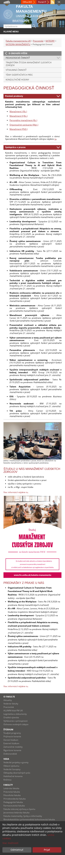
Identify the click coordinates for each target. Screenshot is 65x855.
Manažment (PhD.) (19, 129)
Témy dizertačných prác (19, 74)
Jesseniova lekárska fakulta (16, 812)
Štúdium (8, 729)
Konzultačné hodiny (17, 79)
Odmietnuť (17, 849)
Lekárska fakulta (11, 788)
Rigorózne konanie (12, 750)
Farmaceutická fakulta (14, 805)
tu (55, 138)
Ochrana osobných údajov (15, 724)
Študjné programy (12, 733)
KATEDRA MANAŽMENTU (18, 44)
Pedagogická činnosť (18, 57)
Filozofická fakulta (12, 795)
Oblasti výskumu (11, 765)
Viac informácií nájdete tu (15, 492)
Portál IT (42, 2)
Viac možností (10, 843)
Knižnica (7, 779)
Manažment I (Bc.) (18, 111)
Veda (6, 758)
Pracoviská (38, 40)
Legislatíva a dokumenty (15, 713)
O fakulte (9, 696)
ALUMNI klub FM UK (13, 710)
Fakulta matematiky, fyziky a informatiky (22, 816)
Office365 (27, 2)
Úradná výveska (11, 717)
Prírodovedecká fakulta (14, 798)
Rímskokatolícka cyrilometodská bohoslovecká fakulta (29, 819)
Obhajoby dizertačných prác (16, 772)
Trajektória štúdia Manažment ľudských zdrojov (28, 64)
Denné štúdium (10, 739)
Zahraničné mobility (13, 746)
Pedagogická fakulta (13, 802)
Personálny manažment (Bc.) (23, 120)
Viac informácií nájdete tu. (15, 686)
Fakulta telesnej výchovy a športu (19, 809)
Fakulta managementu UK (18, 40)
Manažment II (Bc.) (19, 115)
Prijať (47, 849)
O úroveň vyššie (18, 53)
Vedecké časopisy (11, 769)
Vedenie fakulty (10, 703)
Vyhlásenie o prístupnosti (15, 720)
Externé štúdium (11, 743)
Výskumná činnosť (16, 69)
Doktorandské (10, 753)
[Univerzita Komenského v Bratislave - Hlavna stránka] (7, 13)
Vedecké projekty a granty (15, 762)
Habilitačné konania (13, 776)
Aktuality (7, 700)
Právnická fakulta (11, 791)
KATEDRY (50, 40)
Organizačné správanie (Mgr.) (24, 124)
